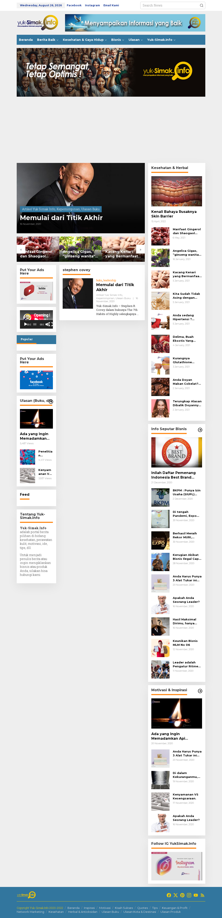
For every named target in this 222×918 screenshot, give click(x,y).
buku (99, 280)
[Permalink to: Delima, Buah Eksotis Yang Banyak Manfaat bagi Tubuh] (160, 343)
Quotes (142, 908)
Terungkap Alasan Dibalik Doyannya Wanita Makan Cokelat (187, 403)
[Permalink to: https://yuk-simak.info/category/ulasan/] (51, 401)
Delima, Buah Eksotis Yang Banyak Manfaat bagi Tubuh (186, 339)
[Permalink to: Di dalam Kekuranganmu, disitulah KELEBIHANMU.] (160, 779)
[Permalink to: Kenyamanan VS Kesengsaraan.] (27, 475)
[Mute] (47, 324)
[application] (36, 319)
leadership (109, 280)
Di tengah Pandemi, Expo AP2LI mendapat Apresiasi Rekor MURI (186, 514)
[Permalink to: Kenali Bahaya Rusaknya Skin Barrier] (176, 191)
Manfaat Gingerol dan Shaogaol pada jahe (36, 254)
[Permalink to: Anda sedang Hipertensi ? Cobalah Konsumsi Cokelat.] (160, 322)
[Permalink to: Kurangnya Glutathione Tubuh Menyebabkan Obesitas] (160, 365)
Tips (155, 908)
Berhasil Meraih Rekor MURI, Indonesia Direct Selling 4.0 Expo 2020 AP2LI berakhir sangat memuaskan (186, 535)
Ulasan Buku (90, 209)
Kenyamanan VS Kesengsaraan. (45, 472)
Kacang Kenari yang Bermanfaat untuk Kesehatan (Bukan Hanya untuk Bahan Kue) (122, 254)
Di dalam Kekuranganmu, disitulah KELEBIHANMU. (185, 775)
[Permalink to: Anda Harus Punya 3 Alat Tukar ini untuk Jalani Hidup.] (160, 583)
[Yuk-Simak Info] (41, 22)
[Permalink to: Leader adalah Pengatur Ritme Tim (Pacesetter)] (160, 669)
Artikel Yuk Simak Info (38, 209)
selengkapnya (127, 314)
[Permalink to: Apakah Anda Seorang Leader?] (160, 605)
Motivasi (105, 908)
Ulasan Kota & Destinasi (139, 911)
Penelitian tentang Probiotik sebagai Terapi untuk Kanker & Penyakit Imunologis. (45, 453)
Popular (27, 339)
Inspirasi (89, 908)
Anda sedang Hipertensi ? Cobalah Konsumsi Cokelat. (183, 317)
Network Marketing (30, 911)
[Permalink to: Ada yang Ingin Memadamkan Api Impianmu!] (36, 419)
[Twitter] (175, 895)
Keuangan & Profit (175, 908)
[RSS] (202, 895)
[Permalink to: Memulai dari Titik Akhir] (81, 198)
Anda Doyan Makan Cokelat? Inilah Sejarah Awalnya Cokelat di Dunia (186, 382)
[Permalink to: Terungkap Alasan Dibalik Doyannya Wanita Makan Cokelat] (160, 408)
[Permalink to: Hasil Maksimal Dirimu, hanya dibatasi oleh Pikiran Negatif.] (160, 626)
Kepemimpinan (68, 209)
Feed (24, 494)
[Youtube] (196, 895)
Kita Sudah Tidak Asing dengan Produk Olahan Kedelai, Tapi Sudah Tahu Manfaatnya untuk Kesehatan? (187, 296)
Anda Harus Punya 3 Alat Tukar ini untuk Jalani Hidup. (187, 578)
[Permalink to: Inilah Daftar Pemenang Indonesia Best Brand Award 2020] (176, 452)
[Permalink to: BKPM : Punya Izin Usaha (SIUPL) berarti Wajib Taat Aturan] (160, 497)
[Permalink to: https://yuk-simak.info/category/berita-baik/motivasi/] (200, 691)
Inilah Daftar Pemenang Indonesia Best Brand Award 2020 (173, 475)
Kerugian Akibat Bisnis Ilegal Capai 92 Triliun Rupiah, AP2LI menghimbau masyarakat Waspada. (187, 557)
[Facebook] (169, 895)
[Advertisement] (111, 130)
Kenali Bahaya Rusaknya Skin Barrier (174, 214)
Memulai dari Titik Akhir (61, 217)
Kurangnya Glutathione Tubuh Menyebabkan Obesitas (184, 360)
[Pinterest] (182, 895)
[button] (201, 5)
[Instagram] (189, 895)
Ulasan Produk (170, 911)
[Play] (25, 324)
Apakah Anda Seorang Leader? (186, 599)
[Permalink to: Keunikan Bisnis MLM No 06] (160, 648)
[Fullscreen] (51, 324)
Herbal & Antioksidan (82, 911)
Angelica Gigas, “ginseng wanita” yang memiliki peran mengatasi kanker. (79, 254)
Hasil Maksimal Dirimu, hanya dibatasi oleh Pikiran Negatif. (185, 621)
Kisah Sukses (124, 908)
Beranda (73, 908)
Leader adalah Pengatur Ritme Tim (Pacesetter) (186, 664)
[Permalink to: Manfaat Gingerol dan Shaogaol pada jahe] (160, 236)
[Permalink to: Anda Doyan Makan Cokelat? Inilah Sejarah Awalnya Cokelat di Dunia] (160, 386)
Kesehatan (56, 911)
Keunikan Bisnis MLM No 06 (185, 642)
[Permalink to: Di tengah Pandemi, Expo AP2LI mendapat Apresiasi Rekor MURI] (160, 519)
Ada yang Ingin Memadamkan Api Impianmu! (34, 436)
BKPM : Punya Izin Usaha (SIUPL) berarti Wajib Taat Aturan (187, 492)
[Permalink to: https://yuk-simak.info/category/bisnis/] (200, 429)
